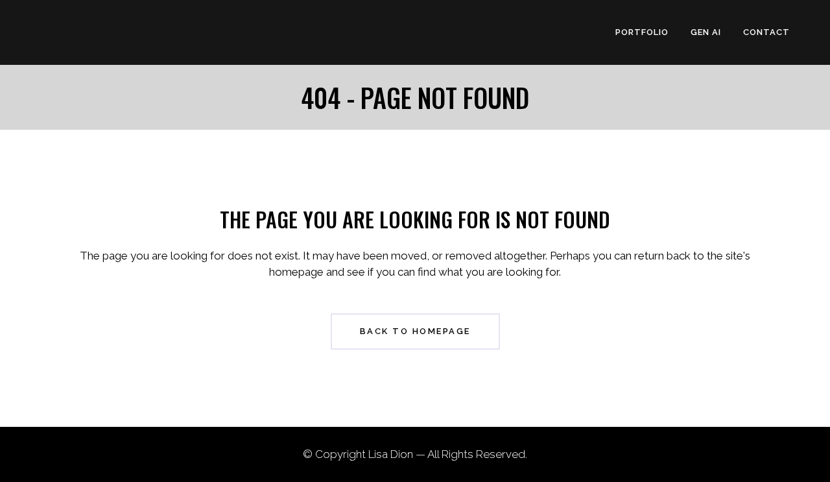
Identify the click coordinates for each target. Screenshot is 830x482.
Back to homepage (415, 331)
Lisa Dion (390, 454)
